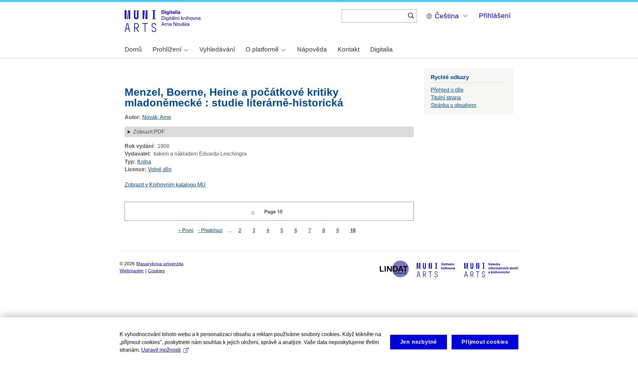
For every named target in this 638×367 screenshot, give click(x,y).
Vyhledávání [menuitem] (217, 49)
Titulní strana (446, 97)
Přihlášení (495, 15)
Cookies (156, 270)
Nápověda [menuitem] (312, 49)
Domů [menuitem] (133, 49)
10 (353, 230)
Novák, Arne (156, 117)
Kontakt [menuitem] (349, 49)
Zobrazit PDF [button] (149, 132)
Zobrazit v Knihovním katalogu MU (165, 184)
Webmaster (132, 270)
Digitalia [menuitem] (381, 49)
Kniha (144, 162)
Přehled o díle (447, 90)
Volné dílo (159, 169)
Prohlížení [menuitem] (167, 49)
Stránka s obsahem (453, 105)
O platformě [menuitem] (262, 49)
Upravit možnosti (161, 350)
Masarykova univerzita (159, 263)
